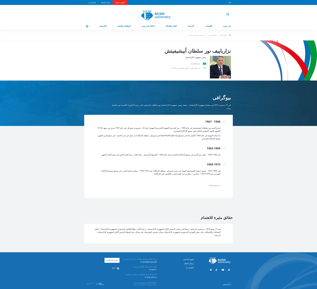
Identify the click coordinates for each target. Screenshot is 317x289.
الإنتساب (208, 26)
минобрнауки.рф (149, 262)
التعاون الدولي (120, 2)
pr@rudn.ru (227, 285)
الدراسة (191, 26)
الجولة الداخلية (188, 259)
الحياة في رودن (148, 26)
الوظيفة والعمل (124, 26)
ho (230, 35)
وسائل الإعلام (105, 2)
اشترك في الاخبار (112, 260)
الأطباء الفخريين (212, 35)
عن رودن (227, 26)
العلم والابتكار (171, 26)
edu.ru (154, 269)
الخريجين (103, 26)
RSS (114, 268)
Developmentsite (91, 284)
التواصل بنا (92, 2)
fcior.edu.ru (151, 277)
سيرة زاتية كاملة (214, 185)
